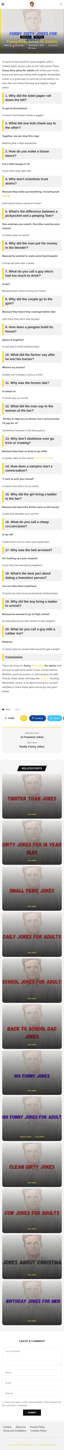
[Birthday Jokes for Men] (32, 1303)
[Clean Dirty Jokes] (32, 1165)
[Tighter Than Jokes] (32, 796)
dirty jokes (37, 665)
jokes (5, 196)
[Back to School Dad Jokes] (32, 1026)
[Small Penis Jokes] (32, 888)
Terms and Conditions (14, 1430)
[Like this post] (25, 718)
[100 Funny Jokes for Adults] (32, 1118)
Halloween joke (43, 458)
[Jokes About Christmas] (32, 1257)
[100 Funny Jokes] (32, 1072)
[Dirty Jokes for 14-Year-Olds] (32, 842)
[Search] (61, 4)
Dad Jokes (19, 45)
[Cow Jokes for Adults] (32, 1210)
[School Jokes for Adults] (32, 980)
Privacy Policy (37, 1427)
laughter (45, 678)
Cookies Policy (38, 1430)
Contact (7, 1427)
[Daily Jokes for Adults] (32, 934)
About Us (20, 1427)
